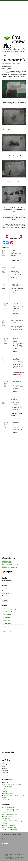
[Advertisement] (14, 17)
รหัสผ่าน (4, 585)
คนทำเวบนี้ (6, 626)
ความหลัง (5, 797)
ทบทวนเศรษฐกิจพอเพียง (9, 807)
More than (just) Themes (19, 857)
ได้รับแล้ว (15, 285)
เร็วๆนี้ (4, 790)
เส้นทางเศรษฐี (6, 818)
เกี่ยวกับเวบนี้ (7, 629)
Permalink (3, 255)
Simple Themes (17, 858)
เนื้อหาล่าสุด (7, 617)
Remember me (7, 590)
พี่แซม (13, 268)
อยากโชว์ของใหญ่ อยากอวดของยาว (11, 564)
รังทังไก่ (4, 566)
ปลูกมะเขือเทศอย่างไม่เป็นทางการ (10, 567)
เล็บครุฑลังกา (6, 799)
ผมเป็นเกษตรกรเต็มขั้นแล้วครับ (10, 814)
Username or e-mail (7, 580)
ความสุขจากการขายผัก (9, 825)
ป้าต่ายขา (16, 423)
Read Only (5, 782)
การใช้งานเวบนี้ (8, 611)
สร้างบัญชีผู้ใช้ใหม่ (7, 593)
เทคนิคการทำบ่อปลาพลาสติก (10, 829)
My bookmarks (7, 631)
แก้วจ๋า (15, 303)
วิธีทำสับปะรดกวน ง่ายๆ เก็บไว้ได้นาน (12, 784)
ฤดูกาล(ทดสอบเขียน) (8, 793)
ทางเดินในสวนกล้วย (8, 786)
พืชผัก (3, 68)
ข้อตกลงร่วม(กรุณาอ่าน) (10, 609)
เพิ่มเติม (24, 801)
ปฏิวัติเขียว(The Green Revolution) (11, 809)
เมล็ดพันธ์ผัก (5, 69)
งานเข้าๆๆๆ (14, 399)
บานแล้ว (5, 791)
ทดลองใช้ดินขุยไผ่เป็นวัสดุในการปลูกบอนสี (13, 795)
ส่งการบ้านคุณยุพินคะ (7, 562)
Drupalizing (6, 857)
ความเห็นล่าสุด (7, 614)
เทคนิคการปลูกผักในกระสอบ (10, 820)
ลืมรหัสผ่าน (6, 595)
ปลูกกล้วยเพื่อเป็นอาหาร (9, 788)
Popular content (8, 623)
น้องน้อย (13, 251)
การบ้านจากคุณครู (6, 561)
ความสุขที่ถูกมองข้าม (8, 816)
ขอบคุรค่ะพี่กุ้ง (17, 382)
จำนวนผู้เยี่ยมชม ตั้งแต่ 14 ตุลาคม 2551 (10, 845)
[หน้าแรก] (7, 38)
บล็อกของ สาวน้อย (5, 244)
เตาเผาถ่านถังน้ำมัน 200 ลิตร (10, 827)
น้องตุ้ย (15, 339)
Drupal (8, 838)
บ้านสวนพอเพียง (14, 41)
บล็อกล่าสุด (7, 620)
